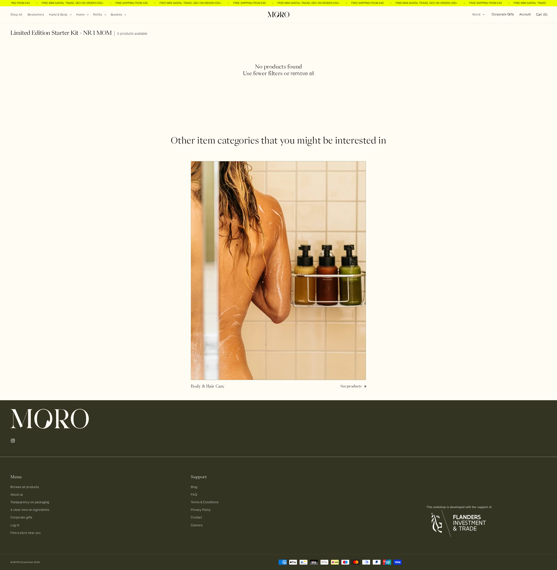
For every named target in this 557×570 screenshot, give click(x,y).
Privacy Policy (201, 510)
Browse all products (24, 487)
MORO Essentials (23, 562)
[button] (60, 14)
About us (16, 494)
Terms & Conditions (204, 502)
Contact (196, 517)
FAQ (194, 494)
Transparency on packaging (29, 502)
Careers (197, 525)
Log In (14, 525)
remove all (302, 73)
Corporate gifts (21, 517)
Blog (194, 487)
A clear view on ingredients (29, 510)
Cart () (541, 14)
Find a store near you (25, 533)
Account (525, 14)
